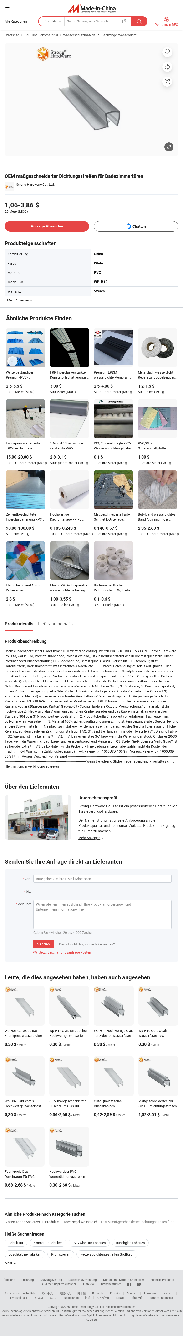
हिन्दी (87, 1297)
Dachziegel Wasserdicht (119, 35)
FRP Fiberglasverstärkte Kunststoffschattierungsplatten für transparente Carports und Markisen (69, 375)
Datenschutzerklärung (82, 1280)
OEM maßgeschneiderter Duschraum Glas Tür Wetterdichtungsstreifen (67, 1106)
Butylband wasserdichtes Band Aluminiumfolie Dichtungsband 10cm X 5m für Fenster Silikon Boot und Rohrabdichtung (157, 517)
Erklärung (27, 1280)
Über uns (9, 1280)
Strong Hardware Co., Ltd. (35, 184)
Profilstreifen (60, 1254)
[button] (7, 7)
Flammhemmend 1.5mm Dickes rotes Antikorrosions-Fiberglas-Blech (24, 588)
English (30, 1293)
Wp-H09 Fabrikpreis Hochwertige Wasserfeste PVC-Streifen (24, 1106)
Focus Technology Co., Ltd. (88, 1307)
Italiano (168, 1293)
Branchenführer (111, 1284)
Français (97, 1293)
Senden (43, 944)
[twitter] (139, 1284)
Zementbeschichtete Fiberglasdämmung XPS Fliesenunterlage (24, 517)
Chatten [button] (139, 226)
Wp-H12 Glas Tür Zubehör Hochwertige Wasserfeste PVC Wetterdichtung (68, 1035)
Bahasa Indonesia (161, 1297)
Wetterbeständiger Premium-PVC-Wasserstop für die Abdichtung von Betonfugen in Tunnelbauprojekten (20, 375)
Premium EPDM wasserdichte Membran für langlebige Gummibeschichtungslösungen (113, 375)
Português (150, 1293)
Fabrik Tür (16, 1243)
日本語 (81, 1293)
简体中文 (47, 1293)
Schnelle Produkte (162, 1280)
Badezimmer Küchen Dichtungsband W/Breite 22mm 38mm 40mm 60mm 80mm (112, 588)
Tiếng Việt (136, 1297)
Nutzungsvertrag (51, 1280)
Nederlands (71, 1297)
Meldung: (24, 904)
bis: (28, 891)
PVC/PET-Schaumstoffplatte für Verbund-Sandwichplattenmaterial (156, 446)
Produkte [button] (50, 21)
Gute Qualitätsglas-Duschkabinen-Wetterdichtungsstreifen (112, 1106)
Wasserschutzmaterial (79, 35)
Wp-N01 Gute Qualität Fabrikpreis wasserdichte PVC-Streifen (23, 1035)
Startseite (12, 35)
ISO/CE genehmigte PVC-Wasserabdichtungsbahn (112, 445)
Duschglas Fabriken (130, 1243)
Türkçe (119, 1297)
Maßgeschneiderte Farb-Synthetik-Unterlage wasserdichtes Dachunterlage (112, 517)
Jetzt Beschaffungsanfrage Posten (62, 952)
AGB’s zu (91, 1319)
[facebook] (129, 1284)
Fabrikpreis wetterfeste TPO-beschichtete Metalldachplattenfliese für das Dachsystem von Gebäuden (24, 446)
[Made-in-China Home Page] (92, 8)
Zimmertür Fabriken (47, 1243)
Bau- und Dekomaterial (41, 35)
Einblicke (89, 1284)
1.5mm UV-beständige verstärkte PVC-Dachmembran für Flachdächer (66, 446)
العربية (53, 1297)
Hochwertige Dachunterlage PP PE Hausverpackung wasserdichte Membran (67, 517)
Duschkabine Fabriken (25, 1254)
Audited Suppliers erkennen (59, 1284)
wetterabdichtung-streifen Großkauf (107, 1254)
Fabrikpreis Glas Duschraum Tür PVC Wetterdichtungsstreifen (23, 1176)
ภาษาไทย (103, 1297)
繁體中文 (65, 1293)
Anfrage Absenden (47, 226)
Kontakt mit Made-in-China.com (123, 1280)
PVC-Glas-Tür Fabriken (89, 1243)
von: (28, 879)
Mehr (9, 1263)
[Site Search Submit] (139, 21)
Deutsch (132, 1293)
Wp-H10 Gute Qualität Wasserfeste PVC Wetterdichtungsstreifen (156, 1035)
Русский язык (19, 1297)
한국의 (39, 1297)
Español (115, 1293)
